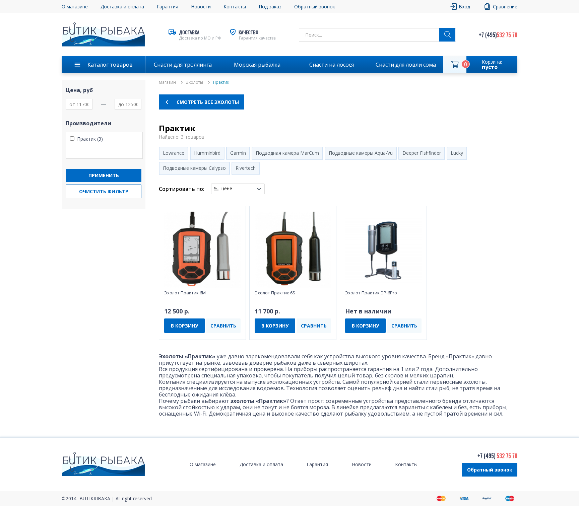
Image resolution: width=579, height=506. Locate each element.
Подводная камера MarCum (287, 153)
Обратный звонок (489, 469)
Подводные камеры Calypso (194, 168)
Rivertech (246, 168)
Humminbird (207, 153)
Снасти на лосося (331, 64)
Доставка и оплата (122, 6)
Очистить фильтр (103, 191)
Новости (201, 6)
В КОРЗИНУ (184, 325)
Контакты (234, 6)
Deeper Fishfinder (421, 153)
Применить (103, 175)
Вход (464, 6)
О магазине (75, 6)
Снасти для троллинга (183, 64)
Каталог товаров (110, 64)
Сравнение (505, 6)
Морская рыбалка (257, 64)
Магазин (167, 82)
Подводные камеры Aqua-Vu (361, 153)
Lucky (457, 153)
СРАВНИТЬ (223, 325)
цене (226, 188)
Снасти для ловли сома (406, 64)
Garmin (238, 153)
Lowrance (173, 153)
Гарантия (167, 6)
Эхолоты (194, 82)
